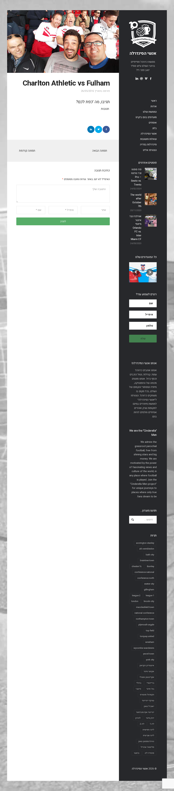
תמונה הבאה (99, 151)
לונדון (138, 718)
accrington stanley (145, 543)
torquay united (147, 636)
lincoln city (149, 601)
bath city (150, 554)
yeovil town (148, 653)
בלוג (154, 128)
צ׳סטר (136, 753)
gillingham (149, 589)
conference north (145, 578)
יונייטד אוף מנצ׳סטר (145, 712)
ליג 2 (142, 723)
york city (150, 659)
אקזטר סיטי (149, 671)
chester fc (137, 566)
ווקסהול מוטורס (147, 694)
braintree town (147, 560)
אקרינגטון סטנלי (147, 677)
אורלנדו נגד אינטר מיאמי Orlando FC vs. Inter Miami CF (135, 227)
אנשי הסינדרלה (142, 53)
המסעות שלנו (150, 112)
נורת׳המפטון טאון (146, 741)
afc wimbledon (146, 548)
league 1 (150, 595)
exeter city (149, 583)
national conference (144, 613)
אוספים (153, 122)
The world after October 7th (135, 200)
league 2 (136, 595)
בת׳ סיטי (150, 688)
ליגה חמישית (148, 729)
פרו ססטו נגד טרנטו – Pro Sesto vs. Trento (136, 177)
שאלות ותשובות (148, 139)
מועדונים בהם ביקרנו (146, 117)
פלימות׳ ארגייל (147, 747)
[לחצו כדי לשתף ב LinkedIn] (90, 129)
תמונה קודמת (27, 151)
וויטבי (138, 688)
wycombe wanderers (144, 648)
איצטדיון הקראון (147, 665)
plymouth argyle (146, 624)
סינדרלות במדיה (148, 144)
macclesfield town (145, 607)
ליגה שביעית (148, 735)
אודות (154, 106)
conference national (144, 572)
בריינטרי (150, 682)
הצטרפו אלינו (150, 150)
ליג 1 (152, 723)
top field (150, 630)
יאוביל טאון (149, 706)
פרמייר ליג (149, 753)
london (134, 601)
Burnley (150, 566)
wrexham (149, 642)
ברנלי (138, 682)
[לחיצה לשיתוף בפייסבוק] (106, 129)
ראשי (154, 101)
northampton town (145, 618)
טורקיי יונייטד (148, 700)
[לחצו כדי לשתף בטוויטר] (98, 129)
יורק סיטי (150, 718)
